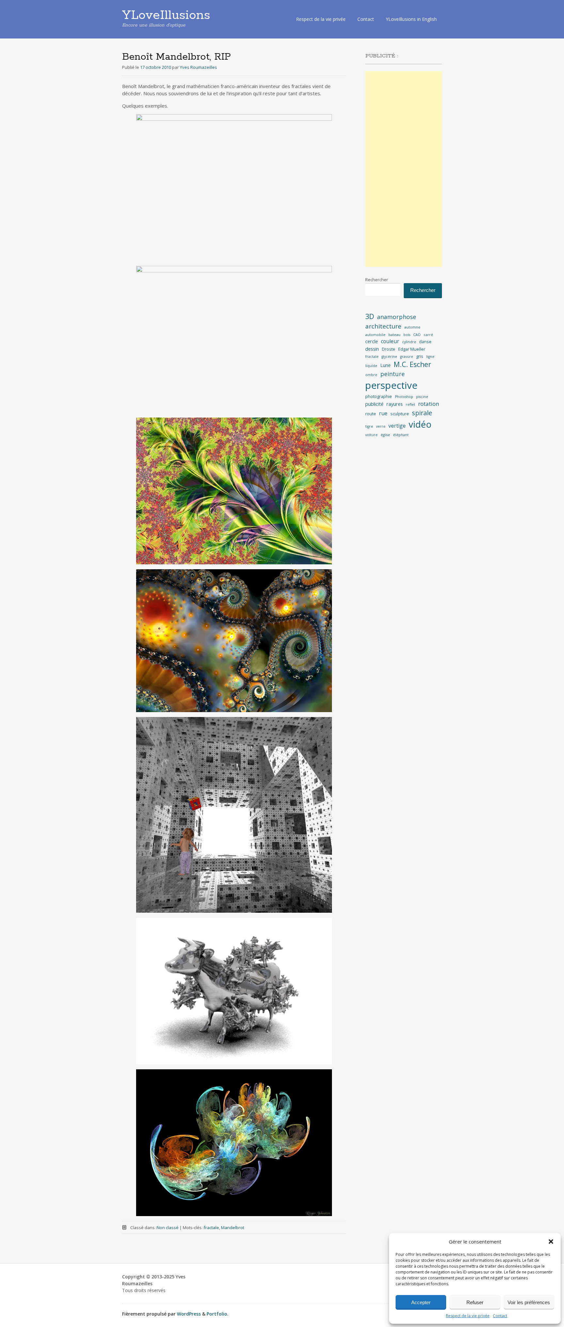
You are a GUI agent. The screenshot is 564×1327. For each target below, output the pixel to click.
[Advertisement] (403, 169)
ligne (430, 356)
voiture (371, 435)
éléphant (401, 435)
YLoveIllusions (166, 15)
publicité (374, 404)
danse (425, 341)
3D (369, 316)
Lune (385, 365)
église (385, 435)
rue (383, 413)
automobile (375, 334)
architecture (383, 326)
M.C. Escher (412, 364)
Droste (388, 349)
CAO (417, 334)
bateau (394, 334)
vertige (397, 425)
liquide (371, 365)
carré (428, 334)
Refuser (474, 1302)
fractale (211, 1227)
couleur (390, 341)
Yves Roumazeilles (198, 67)
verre (380, 426)
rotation (428, 403)
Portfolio (217, 1314)
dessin (372, 349)
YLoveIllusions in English (411, 19)
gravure (406, 356)
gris (419, 356)
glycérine (389, 356)
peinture (392, 374)
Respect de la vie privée (468, 1316)
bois (406, 334)
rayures (394, 404)
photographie (378, 396)
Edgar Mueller (411, 349)
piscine (422, 396)
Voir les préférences (529, 1302)
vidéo (420, 424)
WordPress (189, 1314)
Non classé (168, 1227)
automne (412, 327)
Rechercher (376, 279)
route (370, 414)
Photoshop (404, 396)
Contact (500, 1316)
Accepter (421, 1302)
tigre (369, 426)
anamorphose (396, 317)
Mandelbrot (232, 1227)
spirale (422, 412)
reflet (410, 404)
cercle (371, 341)
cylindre (409, 342)
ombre (371, 375)
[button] (551, 1241)
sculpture (399, 414)
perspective (391, 385)
